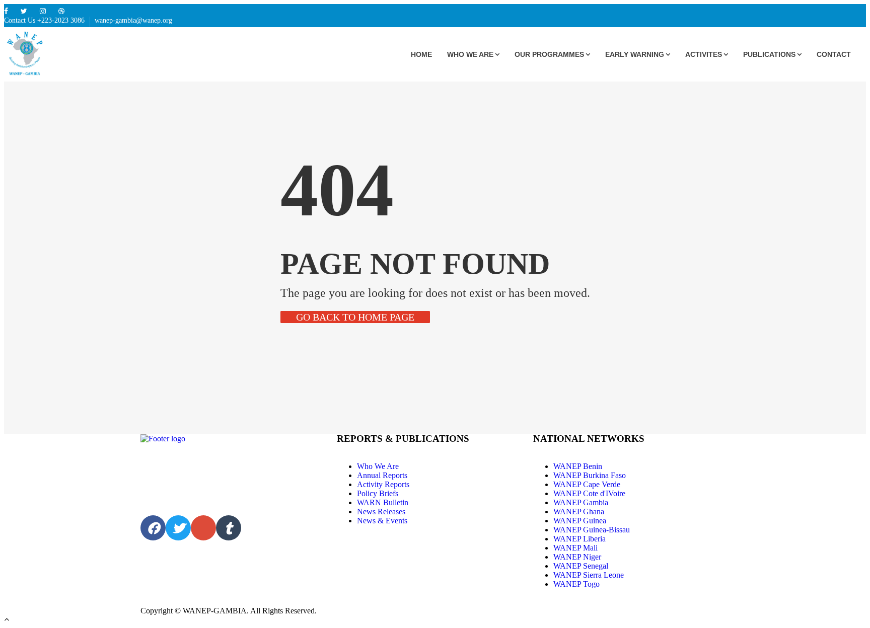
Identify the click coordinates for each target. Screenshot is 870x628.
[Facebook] (6, 11)
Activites (703, 54)
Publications (769, 54)
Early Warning (634, 54)
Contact (834, 54)
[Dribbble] (61, 11)
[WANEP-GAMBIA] (42, 54)
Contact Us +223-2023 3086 (44, 20)
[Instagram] (43, 11)
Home (421, 54)
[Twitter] (24, 11)
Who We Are (470, 54)
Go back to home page (355, 317)
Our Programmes (549, 54)
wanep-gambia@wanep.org (133, 20)
